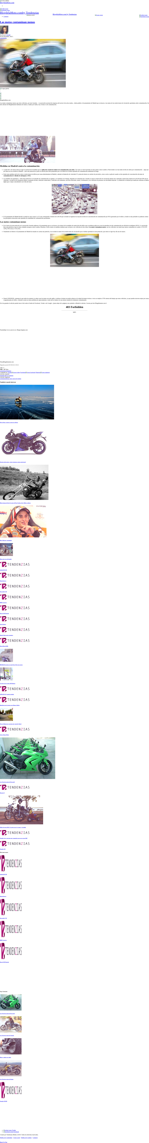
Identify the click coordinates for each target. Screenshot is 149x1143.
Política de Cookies (26, 1137)
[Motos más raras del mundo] (6, 555)
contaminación (4, 371)
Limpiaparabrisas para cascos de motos (10, 378)
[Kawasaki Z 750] (14, 588)
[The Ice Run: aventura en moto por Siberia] (27, 419)
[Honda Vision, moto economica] (14, 631)
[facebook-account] (5, 10)
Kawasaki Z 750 (3, 591)
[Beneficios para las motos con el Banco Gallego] (14, 701)
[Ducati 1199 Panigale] (14, 610)
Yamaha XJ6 (2, 849)
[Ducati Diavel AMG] (14, 642)
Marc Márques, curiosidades (6, 540)
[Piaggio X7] (14, 789)
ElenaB (8, 35)
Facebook (16, 1132)
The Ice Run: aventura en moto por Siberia (9, 422)
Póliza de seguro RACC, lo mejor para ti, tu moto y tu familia (13, 827)
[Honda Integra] (14, 577)
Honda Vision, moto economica (6, 635)
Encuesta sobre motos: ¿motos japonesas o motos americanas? (13, 462)
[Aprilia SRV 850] (14, 566)
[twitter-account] (4, 9)
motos (9, 371)
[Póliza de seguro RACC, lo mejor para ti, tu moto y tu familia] (21, 824)
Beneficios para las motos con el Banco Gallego (10, 705)
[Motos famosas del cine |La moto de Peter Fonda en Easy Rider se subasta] (24, 499)
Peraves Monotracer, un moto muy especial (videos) (10, 723)
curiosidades (3, 38)
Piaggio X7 (2, 792)
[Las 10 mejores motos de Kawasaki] (27, 778)
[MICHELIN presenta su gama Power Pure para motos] (6, 661)
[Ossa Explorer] (14, 621)
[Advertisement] (74, 119)
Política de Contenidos (6, 1137)
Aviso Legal (16, 1137)
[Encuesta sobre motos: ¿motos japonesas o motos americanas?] (24, 458)
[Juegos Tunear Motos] (14, 731)
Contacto (5, 16)
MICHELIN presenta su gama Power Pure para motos (11, 664)
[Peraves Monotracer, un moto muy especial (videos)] (6, 720)
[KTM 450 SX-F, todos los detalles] (14, 691)
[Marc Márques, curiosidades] (23, 537)
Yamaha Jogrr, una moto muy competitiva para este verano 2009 (13, 838)
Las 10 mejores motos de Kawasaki (7, 782)
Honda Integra (3, 580)
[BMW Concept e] (14, 599)
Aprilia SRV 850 (3, 570)
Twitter (14, 1130)
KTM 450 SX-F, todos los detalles (7, 694)
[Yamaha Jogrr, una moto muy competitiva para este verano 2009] (14, 834)
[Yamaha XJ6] (14, 845)
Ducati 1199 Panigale (4, 613)
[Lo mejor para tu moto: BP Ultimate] (6, 680)
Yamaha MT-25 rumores (6, 375)
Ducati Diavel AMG (4, 646)
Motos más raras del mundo (6, 559)
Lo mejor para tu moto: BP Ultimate (7, 683)
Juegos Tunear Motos (4, 734)
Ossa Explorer (3, 624)
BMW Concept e (3, 602)
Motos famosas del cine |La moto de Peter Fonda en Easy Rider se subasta (15, 502)
